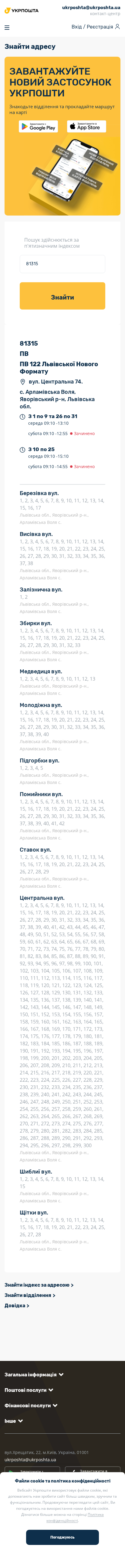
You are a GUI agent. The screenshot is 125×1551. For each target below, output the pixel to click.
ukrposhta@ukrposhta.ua (30, 1459)
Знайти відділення (28, 1295)
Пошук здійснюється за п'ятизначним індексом (52, 243)
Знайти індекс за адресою (37, 1285)
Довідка (15, 1305)
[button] (33, 1375)
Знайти (62, 297)
